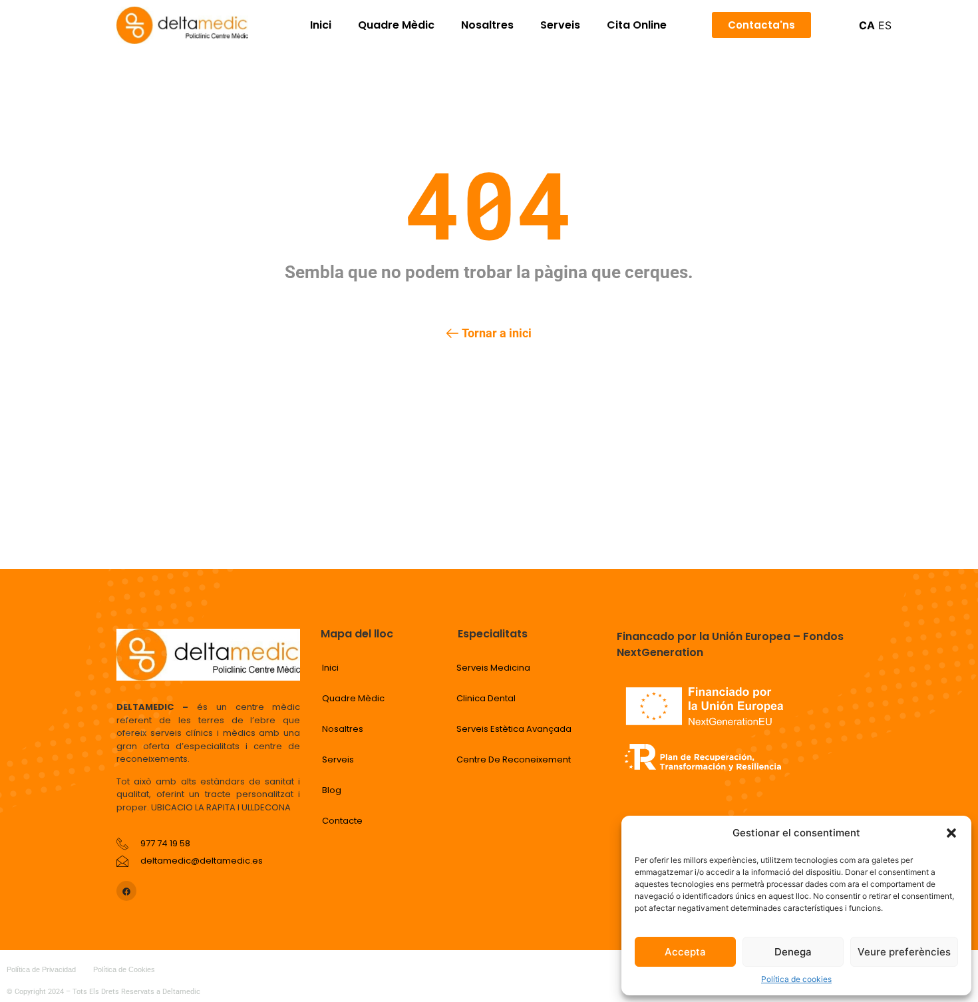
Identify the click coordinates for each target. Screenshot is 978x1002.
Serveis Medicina (493, 667)
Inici (320, 25)
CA (867, 25)
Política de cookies (796, 979)
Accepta (685, 951)
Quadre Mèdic (396, 25)
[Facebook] (126, 891)
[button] (951, 833)
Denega (793, 951)
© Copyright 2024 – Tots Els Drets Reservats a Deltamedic (103, 991)
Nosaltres (487, 25)
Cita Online (637, 25)
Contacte (342, 820)
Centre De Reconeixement (513, 759)
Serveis (560, 25)
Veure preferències (904, 951)
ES (885, 25)
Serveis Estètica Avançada (513, 729)
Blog (331, 790)
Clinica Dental (486, 698)
